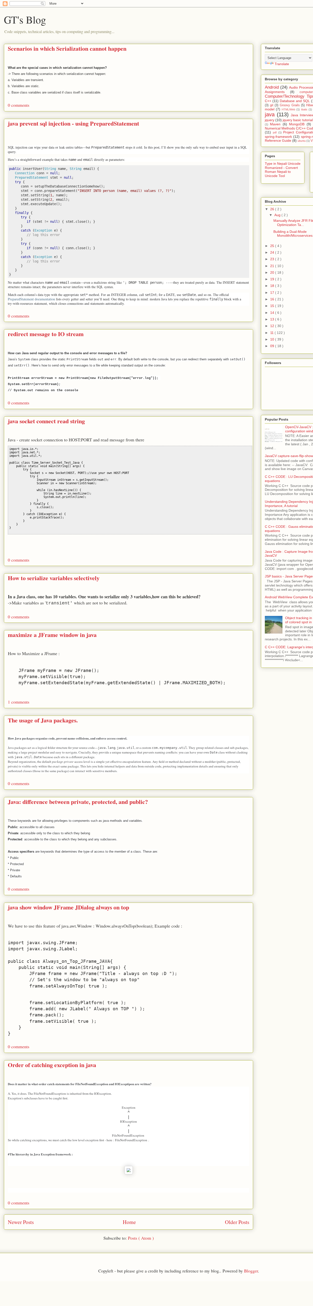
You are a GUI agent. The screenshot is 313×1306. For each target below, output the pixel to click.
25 (272, 246)
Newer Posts (21, 1221)
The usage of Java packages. (43, 720)
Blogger (251, 1271)
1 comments (18, 702)
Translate (282, 64)
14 (272, 313)
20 (272, 272)
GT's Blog (25, 19)
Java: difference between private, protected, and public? (78, 801)
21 (272, 266)
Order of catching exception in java (52, 1064)
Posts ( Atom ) (141, 1238)
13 (272, 319)
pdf (275, 132)
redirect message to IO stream (46, 333)
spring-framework (278, 137)
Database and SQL (295, 101)
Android (272, 87)
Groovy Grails (290, 105)
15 (272, 306)
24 (272, 252)
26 (272, 209)
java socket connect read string (46, 421)
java (270, 114)
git (271, 105)
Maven (275, 124)
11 (272, 333)
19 (272, 279)
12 (272, 326)
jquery (269, 120)
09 (272, 346)
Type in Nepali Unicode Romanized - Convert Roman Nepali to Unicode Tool (283, 170)
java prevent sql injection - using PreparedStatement (73, 123)
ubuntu (302, 140)
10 (272, 339)
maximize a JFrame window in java (52, 634)
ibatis (304, 109)
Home (129, 1221)
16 (272, 299)
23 (272, 259)
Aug (277, 215)
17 (272, 292)
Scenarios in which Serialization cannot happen (67, 48)
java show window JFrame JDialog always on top (68, 907)
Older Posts (237, 1221)
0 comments (18, 105)
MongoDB (296, 124)
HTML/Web (288, 109)
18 (272, 286)
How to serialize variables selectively (54, 578)
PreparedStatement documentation (31, 299)
